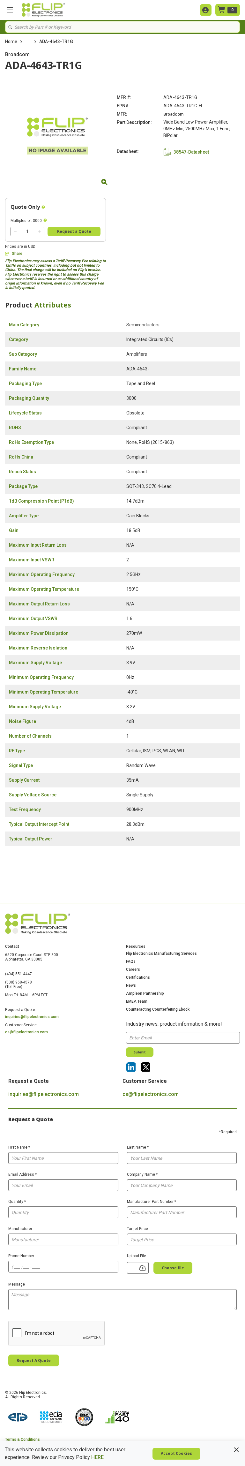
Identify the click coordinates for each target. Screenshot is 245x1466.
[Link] (131, 1067)
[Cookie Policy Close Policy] (236, 1450)
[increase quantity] (39, 231)
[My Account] (206, 10)
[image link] (18, 1417)
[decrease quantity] (15, 231)
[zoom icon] (103, 182)
